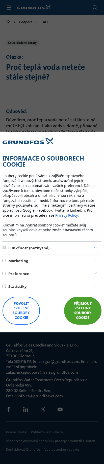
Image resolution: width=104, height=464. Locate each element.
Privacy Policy (66, 215)
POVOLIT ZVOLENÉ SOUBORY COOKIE (21, 310)
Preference (18, 273)
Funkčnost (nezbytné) (28, 247)
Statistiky (17, 286)
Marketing (18, 260)
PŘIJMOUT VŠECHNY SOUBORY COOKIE (83, 310)
